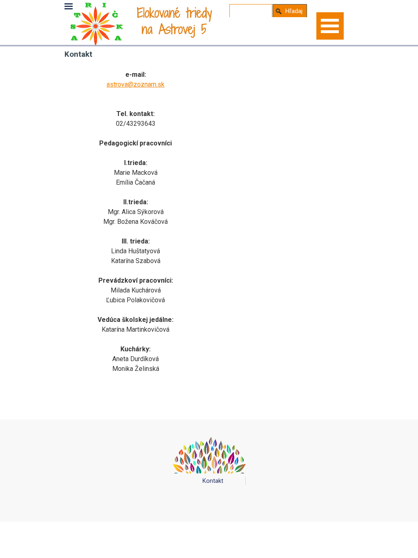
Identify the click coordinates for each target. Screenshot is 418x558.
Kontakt (212, 480)
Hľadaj (293, 11)
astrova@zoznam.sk (136, 84)
